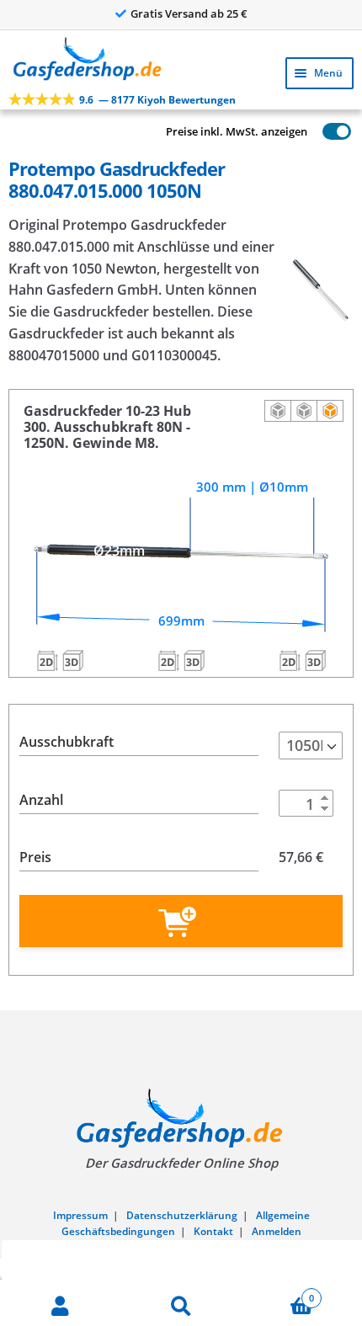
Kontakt (213, 1231)
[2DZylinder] (168, 660)
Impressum (80, 1215)
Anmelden (276, 1231)
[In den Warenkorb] (181, 920)
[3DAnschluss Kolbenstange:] (314, 660)
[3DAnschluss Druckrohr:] (72, 660)
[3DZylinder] (193, 660)
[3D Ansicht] (330, 411)
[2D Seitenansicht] (277, 411)
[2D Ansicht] (303, 411)
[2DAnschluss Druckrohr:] (47, 660)
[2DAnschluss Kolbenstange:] (289, 660)
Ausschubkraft (66, 741)
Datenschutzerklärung (181, 1215)
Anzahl (41, 800)
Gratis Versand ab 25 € (189, 13)
